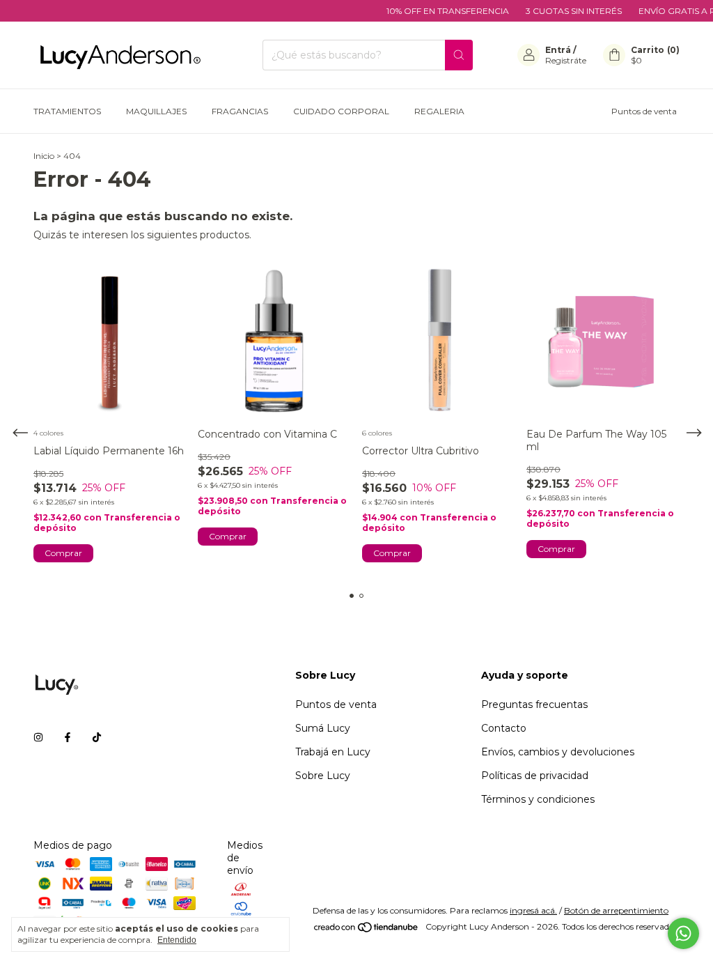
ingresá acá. (533, 910)
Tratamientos (67, 111)
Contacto (503, 728)
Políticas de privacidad (534, 775)
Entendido (176, 940)
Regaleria (439, 111)
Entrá (558, 50)
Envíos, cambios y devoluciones (557, 752)
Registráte (565, 60)
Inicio (43, 156)
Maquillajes (156, 111)
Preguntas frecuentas (534, 704)
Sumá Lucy (322, 728)
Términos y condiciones (538, 799)
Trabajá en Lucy (332, 752)
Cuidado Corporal (341, 111)
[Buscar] (459, 55)
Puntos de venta (644, 111)
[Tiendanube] (367, 930)
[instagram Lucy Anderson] (38, 737)
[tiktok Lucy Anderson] (97, 737)
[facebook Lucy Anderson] (67, 737)
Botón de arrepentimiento (616, 910)
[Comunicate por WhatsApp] (683, 933)
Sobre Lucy (322, 775)
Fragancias (240, 111)
